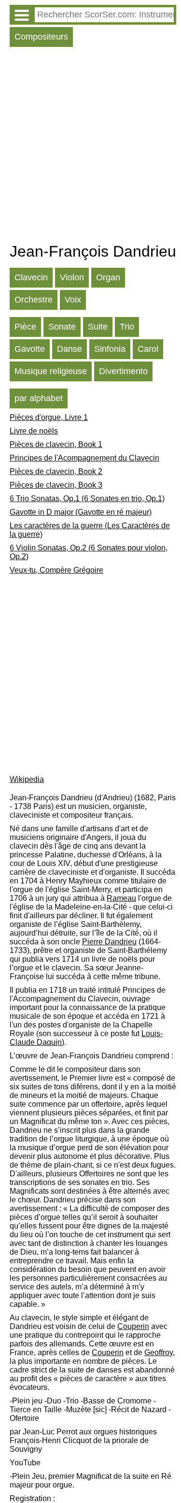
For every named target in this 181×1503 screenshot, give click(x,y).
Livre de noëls (34, 431)
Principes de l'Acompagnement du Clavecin (84, 458)
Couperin (133, 1326)
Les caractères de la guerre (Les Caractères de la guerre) (90, 529)
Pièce (25, 327)
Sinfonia (109, 349)
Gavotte (29, 349)
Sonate (62, 327)
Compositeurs (41, 37)
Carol (148, 349)
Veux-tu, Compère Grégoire (56, 570)
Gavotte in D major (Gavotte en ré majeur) (81, 512)
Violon (72, 277)
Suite (98, 327)
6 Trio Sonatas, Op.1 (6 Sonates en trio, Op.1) (87, 498)
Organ (108, 277)
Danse (69, 349)
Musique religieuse (50, 371)
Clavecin (31, 277)
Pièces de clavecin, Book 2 (56, 471)
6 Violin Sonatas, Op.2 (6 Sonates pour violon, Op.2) (88, 552)
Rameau (121, 898)
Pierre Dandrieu (109, 942)
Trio (127, 327)
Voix (73, 299)
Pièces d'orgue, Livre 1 (49, 417)
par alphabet (38, 398)
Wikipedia (27, 779)
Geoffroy (158, 1352)
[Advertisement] (90, 147)
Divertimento (123, 371)
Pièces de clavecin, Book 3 (56, 485)
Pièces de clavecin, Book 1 (56, 444)
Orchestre (33, 299)
